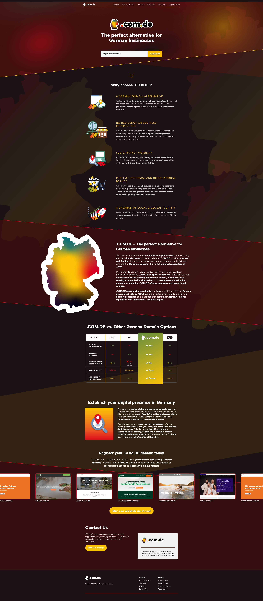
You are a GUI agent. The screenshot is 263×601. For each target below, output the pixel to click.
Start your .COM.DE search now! (131, 510)
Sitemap (161, 577)
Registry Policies (164, 586)
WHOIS (150, 5)
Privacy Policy (163, 580)
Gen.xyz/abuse (167, 553)
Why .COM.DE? (128, 5)
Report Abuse (174, 5)
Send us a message (96, 548)
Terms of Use (163, 583)
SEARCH (155, 53)
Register (116, 5)
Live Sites (140, 5)
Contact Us (162, 5)
